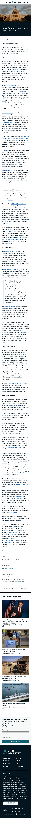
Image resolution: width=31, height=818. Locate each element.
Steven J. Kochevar (15, 653)
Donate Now (10, 803)
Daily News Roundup (7, 568)
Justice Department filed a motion (14, 269)
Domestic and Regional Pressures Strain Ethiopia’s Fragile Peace (14, 677)
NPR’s (21, 330)
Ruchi (6, 577)
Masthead (7, 761)
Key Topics (19, 758)
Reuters (6, 170)
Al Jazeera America (7, 113)
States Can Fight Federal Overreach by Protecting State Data (14, 650)
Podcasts (19, 766)
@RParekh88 (19, 581)
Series (18, 761)
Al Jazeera (5, 150)
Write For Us (7, 763)
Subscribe (14, 741)
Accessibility (21, 814)
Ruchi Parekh (7, 40)
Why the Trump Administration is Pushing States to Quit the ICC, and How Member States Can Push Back (15, 621)
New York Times (20, 237)
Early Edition (7, 724)
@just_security (13, 532)
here (14, 526)
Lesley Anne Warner (15, 680)
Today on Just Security (10, 726)
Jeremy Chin (13, 707)
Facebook (15, 534)
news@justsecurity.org (10, 540)
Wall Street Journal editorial (19, 384)
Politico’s (21, 275)
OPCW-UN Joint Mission (18, 204)
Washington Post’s (14, 405)
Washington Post (7, 122)
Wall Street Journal (10, 85)
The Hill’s (24, 354)
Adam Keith (13, 625)
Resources (19, 763)
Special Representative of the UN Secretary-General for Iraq (15, 138)
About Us (6, 758)
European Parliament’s (11, 306)
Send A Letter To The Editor (15, 588)
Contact (6, 766)
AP (21, 520)
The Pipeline (8, 542)
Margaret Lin (20, 707)
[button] (28, 2)
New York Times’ (18, 69)
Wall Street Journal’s (14, 447)
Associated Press (9, 251)
